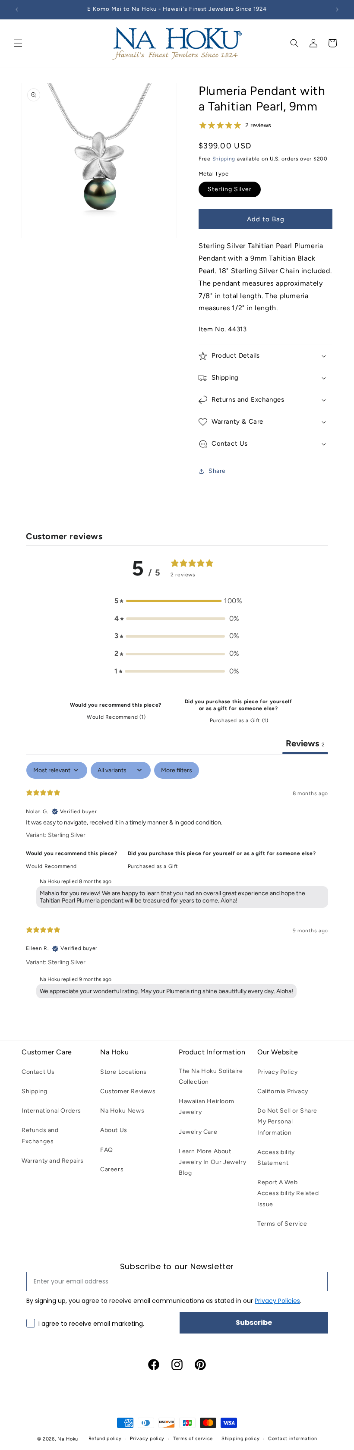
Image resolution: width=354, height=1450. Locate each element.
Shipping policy (240, 1438)
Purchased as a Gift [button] (153, 866)
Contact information (292, 1438)
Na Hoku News (122, 1110)
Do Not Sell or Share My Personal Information (287, 1121)
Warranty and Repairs (53, 1160)
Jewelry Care (198, 1131)
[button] (18, 43)
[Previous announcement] (16, 9)
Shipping (224, 159)
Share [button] (217, 471)
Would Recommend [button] (51, 866)
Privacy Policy (277, 1072)
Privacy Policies (277, 1300)
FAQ (106, 1150)
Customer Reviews (128, 1091)
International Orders (51, 1110)
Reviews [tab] (305, 743)
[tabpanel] (177, 882)
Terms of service (193, 1438)
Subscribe (254, 1322)
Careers (111, 1169)
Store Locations (123, 1072)
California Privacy (282, 1091)
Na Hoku (67, 1439)
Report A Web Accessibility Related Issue (288, 1193)
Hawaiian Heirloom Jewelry (206, 1107)
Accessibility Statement (276, 1157)
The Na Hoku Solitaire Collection (211, 1076)
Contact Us (38, 1072)
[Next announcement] (337, 9)
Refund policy (105, 1438)
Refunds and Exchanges (40, 1135)
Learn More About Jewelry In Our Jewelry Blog (212, 1162)
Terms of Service (282, 1223)
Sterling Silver (230, 189)
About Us (113, 1130)
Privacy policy (147, 1438)
